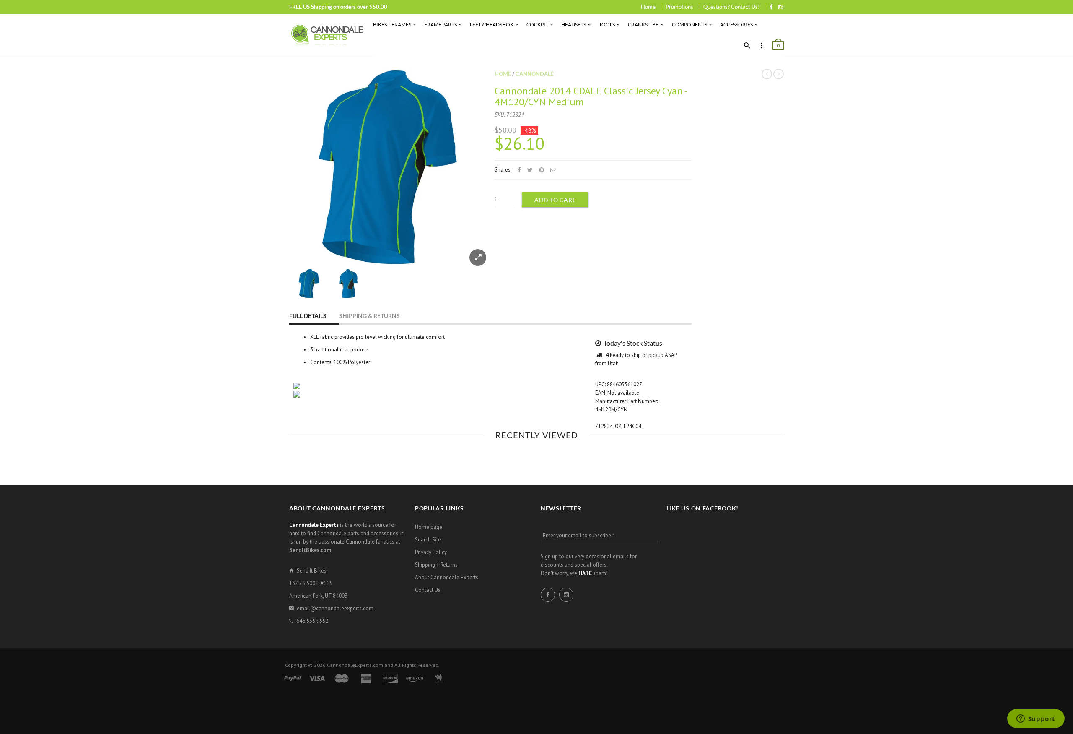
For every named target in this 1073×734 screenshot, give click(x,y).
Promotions (679, 6)
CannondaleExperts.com (355, 665)
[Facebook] (771, 6)
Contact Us (428, 589)
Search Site (428, 539)
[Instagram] (780, 6)
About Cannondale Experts (446, 577)
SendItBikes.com (310, 550)
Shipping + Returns (436, 564)
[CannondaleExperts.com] (327, 35)
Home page (428, 527)
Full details (308, 315)
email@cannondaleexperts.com (335, 608)
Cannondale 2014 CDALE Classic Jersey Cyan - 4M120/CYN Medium (591, 96)
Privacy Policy (431, 552)
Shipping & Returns (369, 315)
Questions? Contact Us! (731, 6)
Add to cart (555, 199)
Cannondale (535, 73)
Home (648, 6)
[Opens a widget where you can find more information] (1036, 719)
